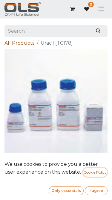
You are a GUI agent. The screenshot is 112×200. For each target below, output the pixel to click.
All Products (19, 43)
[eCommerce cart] (72, 9)
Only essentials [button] (66, 190)
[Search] (98, 31)
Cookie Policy (95, 172)
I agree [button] (96, 190)
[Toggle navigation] (101, 9)
